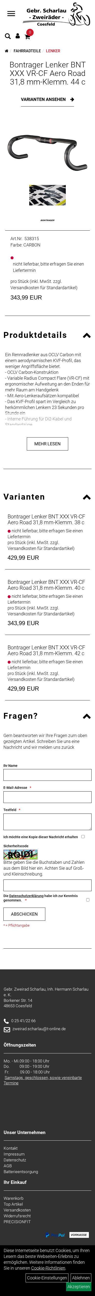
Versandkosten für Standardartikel (43, 287)
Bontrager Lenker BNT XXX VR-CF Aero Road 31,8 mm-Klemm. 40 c (46, 585)
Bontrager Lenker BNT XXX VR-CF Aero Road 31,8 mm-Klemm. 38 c (46, 519)
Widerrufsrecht (17, 1215)
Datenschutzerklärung (26, 896)
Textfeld (9, 810)
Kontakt (11, 1148)
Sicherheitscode (15, 846)
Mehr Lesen (47, 443)
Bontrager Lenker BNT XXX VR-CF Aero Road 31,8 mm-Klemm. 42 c (46, 650)
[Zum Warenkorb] (27, 37)
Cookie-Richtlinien (48, 1268)
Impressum (14, 1154)
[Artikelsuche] (8, 36)
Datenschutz (15, 1159)
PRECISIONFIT (17, 1221)
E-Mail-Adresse (15, 788)
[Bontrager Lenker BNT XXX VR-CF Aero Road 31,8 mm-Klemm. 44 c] (47, 149)
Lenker (53, 51)
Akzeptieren (78, 1286)
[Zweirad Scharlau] (56, 14)
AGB (8, 1165)
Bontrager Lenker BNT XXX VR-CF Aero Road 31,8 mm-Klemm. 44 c (48, 73)
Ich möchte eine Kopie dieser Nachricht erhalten (40, 837)
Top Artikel (13, 1204)
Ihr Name (10, 766)
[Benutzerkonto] (18, 36)
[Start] (7, 51)
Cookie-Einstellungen (47, 1277)
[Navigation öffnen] (11, 14)
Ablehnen (81, 1277)
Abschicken (24, 914)
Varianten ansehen (44, 99)
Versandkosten (17, 1210)
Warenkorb (13, 1198)
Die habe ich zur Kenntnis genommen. (40, 898)
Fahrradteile (27, 51)
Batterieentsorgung (21, 1171)
